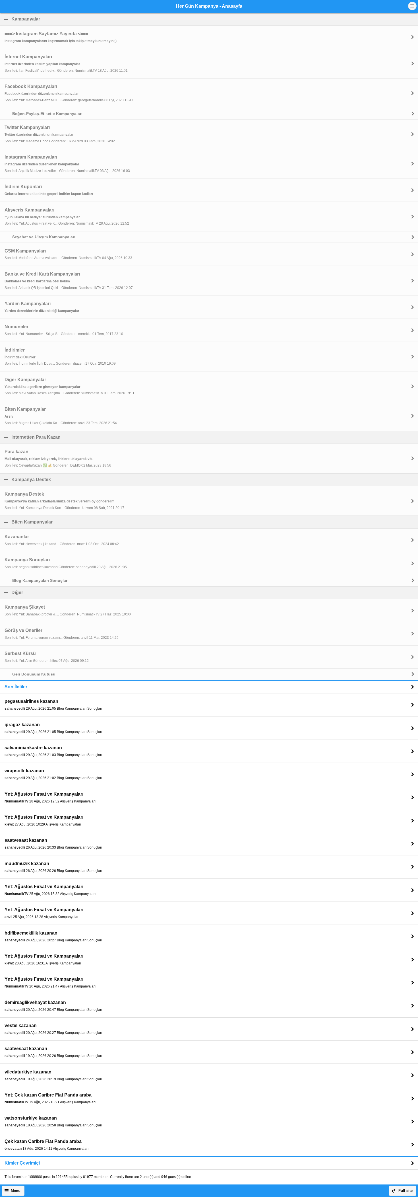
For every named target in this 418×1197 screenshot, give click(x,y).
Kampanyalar (53, 19)
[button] (412, 6)
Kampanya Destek (58, 479)
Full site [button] (405, 1191)
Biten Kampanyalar (59, 522)
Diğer (44, 592)
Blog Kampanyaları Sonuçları (40, 580)
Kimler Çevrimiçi (22, 1163)
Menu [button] (15, 1191)
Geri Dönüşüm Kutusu (33, 674)
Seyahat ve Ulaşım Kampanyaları (43, 237)
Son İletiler (16, 686)
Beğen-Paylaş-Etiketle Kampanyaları (47, 113)
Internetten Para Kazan (63, 437)
